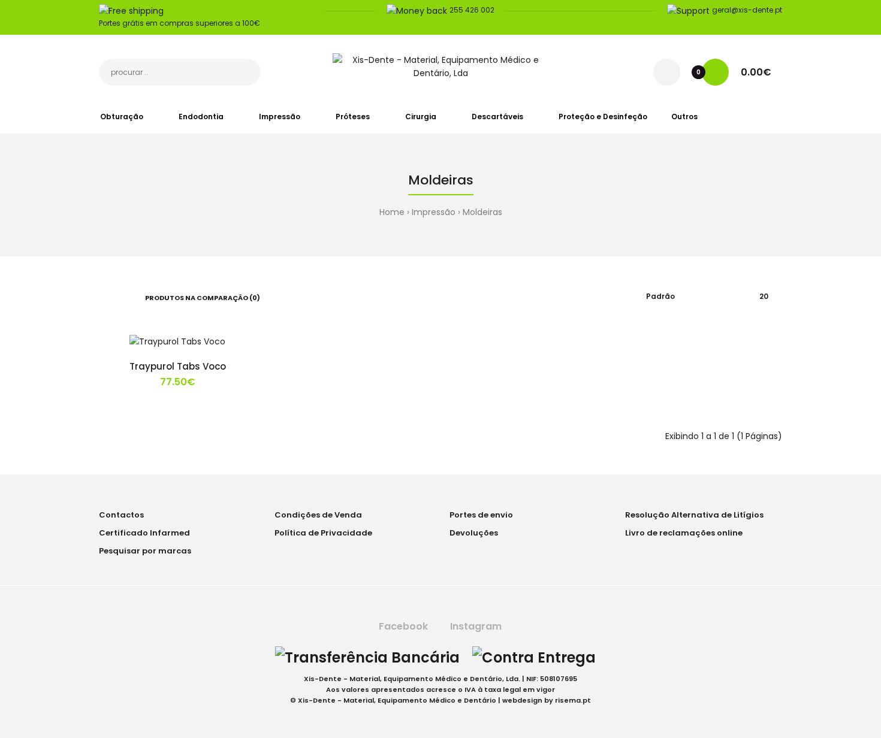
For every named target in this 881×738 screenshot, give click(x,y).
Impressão (433, 212)
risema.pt (573, 700)
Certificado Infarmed (144, 533)
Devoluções (473, 533)
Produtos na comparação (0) (202, 298)
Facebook (402, 626)
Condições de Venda (318, 515)
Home (392, 212)
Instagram (475, 626)
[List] (119, 296)
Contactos (121, 515)
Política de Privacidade (323, 533)
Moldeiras (482, 212)
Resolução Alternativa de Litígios (694, 515)
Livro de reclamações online (684, 533)
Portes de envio (481, 515)
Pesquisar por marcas (145, 550)
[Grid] (102, 296)
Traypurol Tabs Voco (177, 366)
